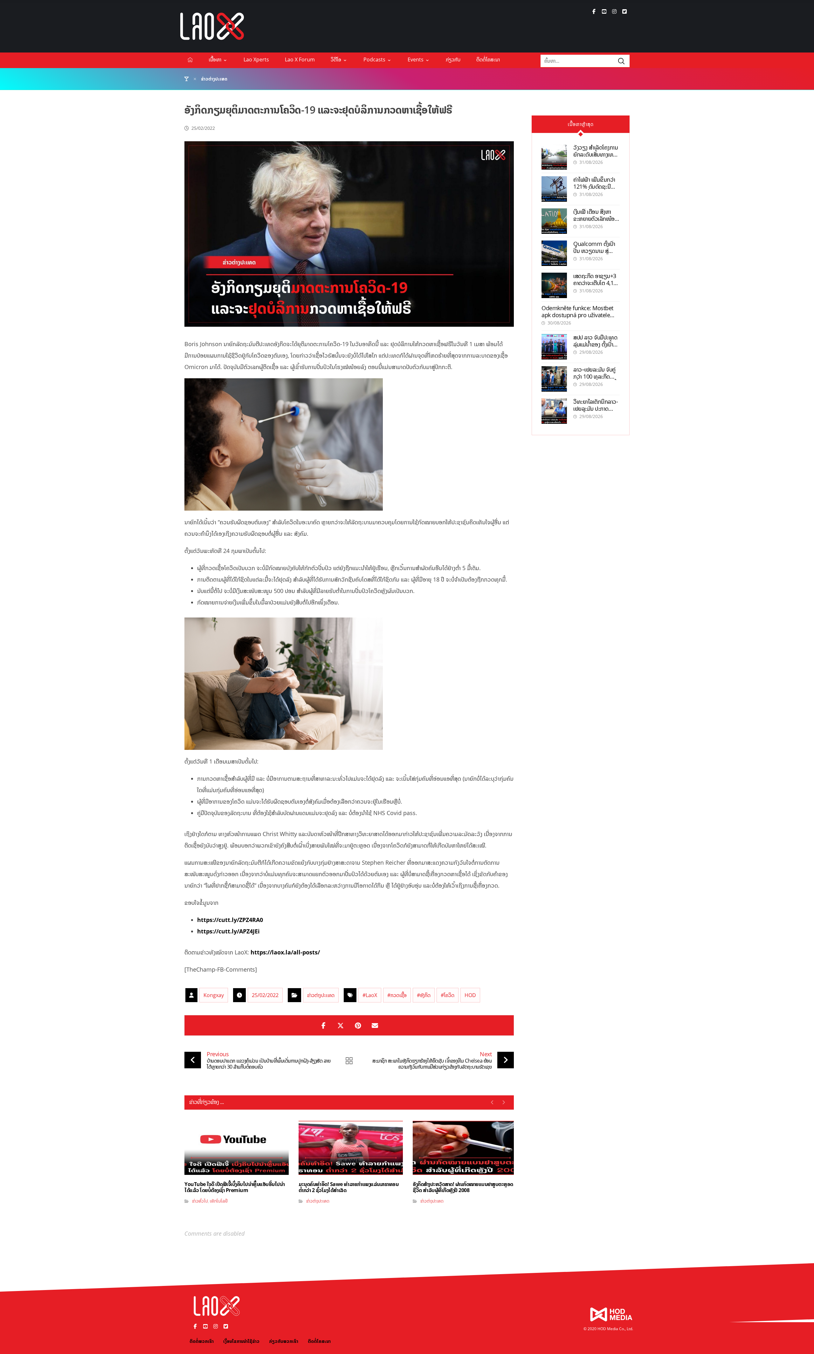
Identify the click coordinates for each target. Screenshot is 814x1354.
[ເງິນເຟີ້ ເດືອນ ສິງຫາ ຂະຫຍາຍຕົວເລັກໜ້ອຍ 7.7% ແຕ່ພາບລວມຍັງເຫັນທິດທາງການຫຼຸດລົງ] (554, 221)
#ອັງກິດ (424, 995)
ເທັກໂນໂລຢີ (219, 1201)
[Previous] (492, 1102)
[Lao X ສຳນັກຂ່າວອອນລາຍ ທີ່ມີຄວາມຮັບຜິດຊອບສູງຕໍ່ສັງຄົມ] (212, 26)
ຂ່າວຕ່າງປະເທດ (321, 995)
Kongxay (214, 995)
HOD (470, 995)
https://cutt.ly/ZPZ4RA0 (230, 920)
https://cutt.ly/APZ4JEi (228, 931)
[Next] (503, 1102)
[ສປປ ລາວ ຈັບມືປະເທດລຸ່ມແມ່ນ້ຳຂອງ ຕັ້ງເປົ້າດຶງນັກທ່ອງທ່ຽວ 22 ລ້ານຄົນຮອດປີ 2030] (554, 346)
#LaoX (369, 995)
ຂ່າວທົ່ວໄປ (200, 1201)
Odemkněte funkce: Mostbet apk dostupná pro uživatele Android (577, 314)
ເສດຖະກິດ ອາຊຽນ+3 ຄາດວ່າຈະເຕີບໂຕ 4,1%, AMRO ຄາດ (596, 282)
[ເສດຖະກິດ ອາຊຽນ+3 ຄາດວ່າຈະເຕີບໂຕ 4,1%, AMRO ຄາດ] (554, 285)
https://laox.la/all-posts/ (285, 952)
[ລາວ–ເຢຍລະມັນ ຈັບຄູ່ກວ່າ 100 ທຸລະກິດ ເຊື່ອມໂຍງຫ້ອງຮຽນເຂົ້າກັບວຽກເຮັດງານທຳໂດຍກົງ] (554, 379)
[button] (594, 11)
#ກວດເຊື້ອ (397, 995)
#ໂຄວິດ (447, 995)
